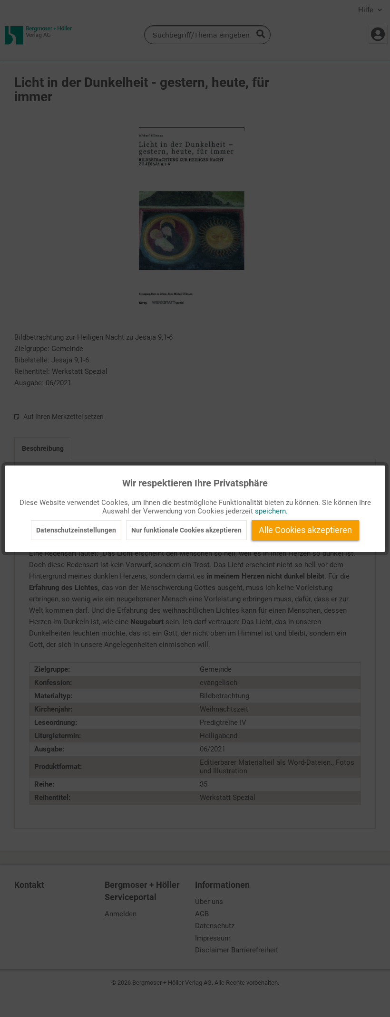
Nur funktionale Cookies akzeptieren (186, 530)
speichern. (271, 511)
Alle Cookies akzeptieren (305, 530)
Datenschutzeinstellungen (76, 530)
